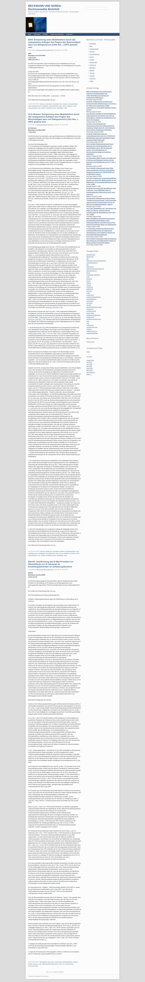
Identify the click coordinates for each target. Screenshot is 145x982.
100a (47, 649)
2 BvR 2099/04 (72, 406)
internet (88, 285)
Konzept (92, 51)
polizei (75, 106)
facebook (89, 279)
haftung (88, 283)
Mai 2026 (89, 366)
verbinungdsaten (69, 964)
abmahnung (90, 256)
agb (87, 258)
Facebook (92, 78)
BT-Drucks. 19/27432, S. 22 (36, 319)
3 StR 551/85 (47, 275)
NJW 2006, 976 (35, 408)
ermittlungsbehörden (73, 104)
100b (51, 649)
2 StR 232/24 (32, 57)
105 (78, 81)
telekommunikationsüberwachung (50, 964)
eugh (87, 277)
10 (59, 766)
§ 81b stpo (42, 104)
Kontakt (45, 34)
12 (49, 621)
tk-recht (60, 964)
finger (29, 106)
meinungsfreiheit (91, 299)
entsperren (64, 104)
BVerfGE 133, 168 (49, 341)
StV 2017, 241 (44, 343)
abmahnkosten (90, 254)
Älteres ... (89, 374)
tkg (64, 964)
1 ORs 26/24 (32, 132)
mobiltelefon (70, 106)
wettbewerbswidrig (92, 333)
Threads (92, 73)
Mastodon (92, 68)
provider (30, 964)
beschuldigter (56, 104)
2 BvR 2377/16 (32, 577)
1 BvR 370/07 (70, 426)
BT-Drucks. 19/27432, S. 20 (54, 307)
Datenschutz (93, 62)
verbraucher (90, 325)
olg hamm (89, 303)
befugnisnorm (48, 104)
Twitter (91, 81)
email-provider (58, 962)
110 (38, 400)
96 (42, 778)
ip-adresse (75, 962)
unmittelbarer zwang (51, 108)
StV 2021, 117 (66, 192)
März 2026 (89, 370)
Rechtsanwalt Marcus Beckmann (45, 50)
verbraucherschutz (91, 327)
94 (31, 79)
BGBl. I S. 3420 (50, 289)
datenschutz (90, 267)
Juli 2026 (89, 362)
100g (56, 889)
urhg (87, 321)
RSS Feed (91, 342)
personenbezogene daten (94, 307)
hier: (54, 100)
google (88, 281)
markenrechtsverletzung (93, 297)
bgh (61, 104)
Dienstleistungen (95, 54)
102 (75, 81)
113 (48, 154)
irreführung (89, 287)
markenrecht (90, 295)
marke (88, 293)
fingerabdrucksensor (36, 106)
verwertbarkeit (59, 108)
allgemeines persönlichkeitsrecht (96, 260)
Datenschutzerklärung (56, 34)
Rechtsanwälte (94, 49)
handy (60, 106)
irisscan (64, 106)
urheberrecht (90, 317)
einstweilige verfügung (93, 275)
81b (34, 59)
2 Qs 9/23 (48, 176)
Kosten (92, 57)
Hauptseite (69, 34)
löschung (89, 291)
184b (62, 472)
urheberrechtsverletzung (93, 319)
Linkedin (92, 76)
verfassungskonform (33, 966)
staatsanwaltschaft (32, 108)
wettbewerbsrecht (91, 331)
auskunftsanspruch (92, 262)
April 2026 (89, 368)
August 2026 (90, 360)
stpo (39, 108)
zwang (65, 108)
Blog (29, 34)
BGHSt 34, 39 (63, 275)
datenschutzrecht (91, 271)
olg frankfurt (89, 301)
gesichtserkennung (53, 106)
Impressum (37, 34)
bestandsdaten (43, 962)
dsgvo (52, 962)
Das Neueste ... (91, 372)
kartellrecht (89, 289)
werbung (89, 329)
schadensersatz (91, 311)
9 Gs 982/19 (49, 178)
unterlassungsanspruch (93, 315)
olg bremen (73, 553)
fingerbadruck (45, 106)
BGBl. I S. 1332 (33, 255)
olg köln (88, 305)
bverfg (49, 962)
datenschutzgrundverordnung (95, 269)
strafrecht (43, 108)
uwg (87, 323)
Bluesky (92, 70)
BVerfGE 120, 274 (48, 380)
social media (90, 313)
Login (88, 351)
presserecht (89, 309)
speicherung (36, 964)
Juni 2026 (89, 364)
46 (60, 198)
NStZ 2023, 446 (63, 176)
